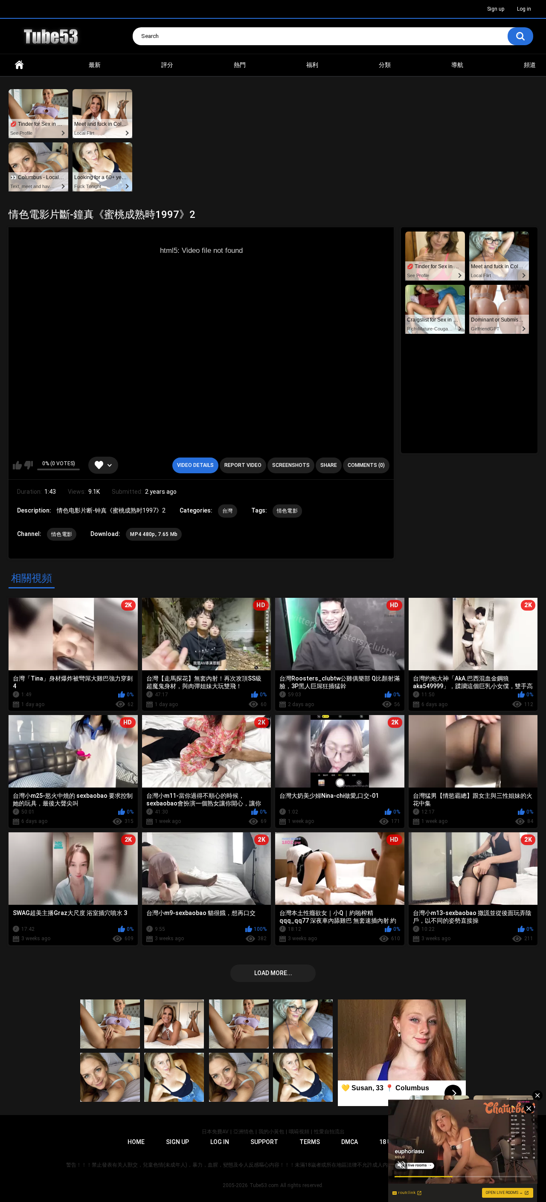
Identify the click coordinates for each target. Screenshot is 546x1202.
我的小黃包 (271, 1132)
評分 (167, 64)
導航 (457, 64)
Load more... (273, 973)
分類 (385, 64)
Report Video (242, 465)
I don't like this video (28, 465)
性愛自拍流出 (329, 1132)
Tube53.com (264, 1185)
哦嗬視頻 (299, 1132)
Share (328, 465)
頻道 (530, 64)
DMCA (349, 1141)
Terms (309, 1141)
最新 (95, 64)
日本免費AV (215, 1132)
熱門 (240, 64)
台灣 (227, 511)
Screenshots (291, 465)
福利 (312, 64)
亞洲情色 (243, 1132)
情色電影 (287, 511)
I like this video (17, 465)
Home (19, 65)
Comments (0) (366, 465)
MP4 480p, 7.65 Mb (153, 534)
